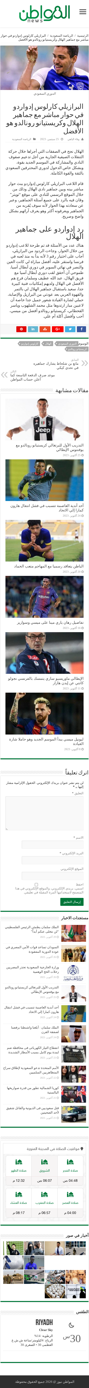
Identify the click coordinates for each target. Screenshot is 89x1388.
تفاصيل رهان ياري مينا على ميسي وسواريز (50, 622)
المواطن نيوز (65, 1382)
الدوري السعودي (67, 343)
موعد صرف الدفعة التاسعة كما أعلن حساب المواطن (32, 375)
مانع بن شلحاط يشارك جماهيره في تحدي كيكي (56, 364)
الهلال (48, 343)
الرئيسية (83, 35)
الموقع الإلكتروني (72, 869)
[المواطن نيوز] (44, 13)
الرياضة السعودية (61, 35)
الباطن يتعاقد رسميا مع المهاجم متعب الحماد (49, 566)
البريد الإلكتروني (72, 853)
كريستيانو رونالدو (77, 349)
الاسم (78, 837)
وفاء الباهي (73, 139)
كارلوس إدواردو (29, 343)
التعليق (78, 793)
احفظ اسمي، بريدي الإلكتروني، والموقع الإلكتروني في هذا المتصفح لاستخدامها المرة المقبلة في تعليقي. (49, 888)
